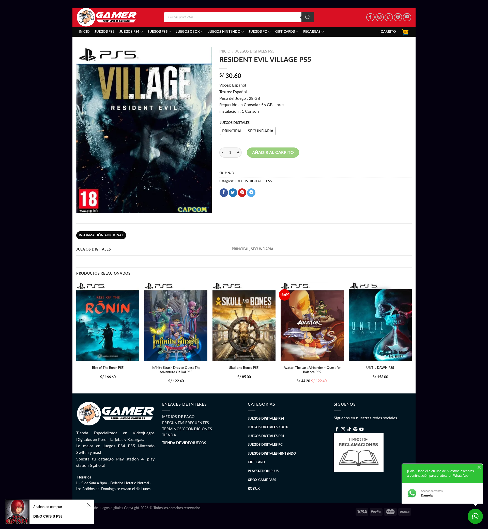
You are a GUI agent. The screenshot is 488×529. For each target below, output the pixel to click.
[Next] (411, 337)
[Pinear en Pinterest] (242, 192)
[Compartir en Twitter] (233, 192)
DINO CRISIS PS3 (48, 516)
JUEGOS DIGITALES (235, 123)
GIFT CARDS (285, 31)
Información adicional (101, 235)
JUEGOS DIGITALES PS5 (254, 51)
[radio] (232, 131)
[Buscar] (307, 17)
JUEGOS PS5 (158, 31)
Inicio (84, 31)
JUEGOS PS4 (129, 31)
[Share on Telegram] (251, 192)
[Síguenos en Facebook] (370, 17)
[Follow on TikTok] (389, 17)
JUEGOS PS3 (105, 31)
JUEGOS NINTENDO (224, 31)
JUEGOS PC (258, 31)
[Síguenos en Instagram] (379, 17)
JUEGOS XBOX (188, 31)
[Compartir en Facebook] (224, 192)
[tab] (101, 235)
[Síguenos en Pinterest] (398, 17)
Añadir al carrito (273, 153)
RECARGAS (312, 31)
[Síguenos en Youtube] (407, 17)
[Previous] (76, 337)
